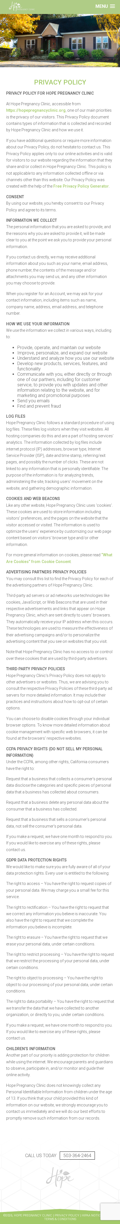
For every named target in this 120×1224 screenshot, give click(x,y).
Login (7, 1220)
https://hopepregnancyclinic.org (36, 110)
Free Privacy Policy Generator (81, 186)
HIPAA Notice (92, 1215)
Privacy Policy (67, 1215)
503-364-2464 (77, 1155)
